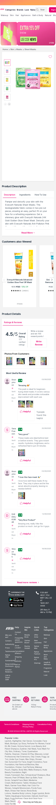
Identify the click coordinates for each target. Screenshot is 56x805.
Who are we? (8, 636)
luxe (27, 10)
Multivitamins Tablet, (20, 783)
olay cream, (36, 756)
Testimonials (10, 651)
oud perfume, (29, 767)
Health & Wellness (47, 663)
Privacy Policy (28, 727)
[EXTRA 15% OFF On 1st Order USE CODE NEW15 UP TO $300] (28, 34)
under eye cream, (17, 759)
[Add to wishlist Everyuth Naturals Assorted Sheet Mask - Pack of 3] (50, 56)
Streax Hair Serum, (18, 791)
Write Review (38, 343)
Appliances (48, 651)
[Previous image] (5, 104)
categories (10, 10)
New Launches (38, 642)
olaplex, (14, 770)
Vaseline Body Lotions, (21, 793)
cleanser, (16, 754)
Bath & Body (46, 646)
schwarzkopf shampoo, (35, 775)
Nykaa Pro (36, 658)
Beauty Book (27, 636)
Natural (46, 672)
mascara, (39, 754)
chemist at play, (27, 754)
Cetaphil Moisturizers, (21, 788)
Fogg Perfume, (16, 798)
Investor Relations (8, 671)
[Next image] (9, 104)
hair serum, (27, 741)
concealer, (37, 741)
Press (7, 648)
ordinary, (17, 751)
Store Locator (18, 647)
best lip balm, (32, 777)
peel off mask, (19, 777)
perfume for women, (36, 743)
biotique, (14, 743)
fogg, (44, 756)
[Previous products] (4, 280)
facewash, (15, 775)
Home (5, 49)
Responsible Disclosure (10, 665)
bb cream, (12, 746)
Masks (19, 49)
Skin (12, 49)
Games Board (27, 642)
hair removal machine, (25, 764)
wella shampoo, (35, 770)
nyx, (23, 775)
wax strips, (30, 759)
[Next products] (52, 280)
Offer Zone (36, 636)
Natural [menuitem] (48, 15)
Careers (8, 641)
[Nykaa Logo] (2, 9)
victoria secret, (24, 746)
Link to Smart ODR (7, 677)
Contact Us (18, 633)
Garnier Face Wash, (18, 785)
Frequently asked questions (19, 640)
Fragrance (48, 668)
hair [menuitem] (17, 15)
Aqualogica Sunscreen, (21, 796)
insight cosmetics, (34, 762)
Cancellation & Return (19, 652)
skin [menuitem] (12, 15)
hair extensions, (23, 756)
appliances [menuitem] (26, 15)
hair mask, (32, 749)
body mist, (23, 770)
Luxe (45, 675)
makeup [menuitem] (4, 15)
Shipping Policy (28, 724)
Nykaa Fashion (37, 653)
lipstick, (8, 741)
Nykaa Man (36, 647)
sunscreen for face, (17, 762)
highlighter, (17, 741)
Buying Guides (27, 647)
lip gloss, (22, 743)
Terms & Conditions (11, 724)
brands (20, 10)
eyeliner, (23, 749)
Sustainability (10, 661)
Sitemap (37, 663)
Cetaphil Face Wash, (19, 780)
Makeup (47, 635)
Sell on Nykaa (17, 666)
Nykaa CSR (7, 656)
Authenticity (9, 644)
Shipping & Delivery (18, 659)
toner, (24, 751)
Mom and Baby (46, 657)
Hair (45, 642)
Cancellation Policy (44, 724)
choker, (18, 767)
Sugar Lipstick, (38, 793)
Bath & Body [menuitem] (37, 15)
